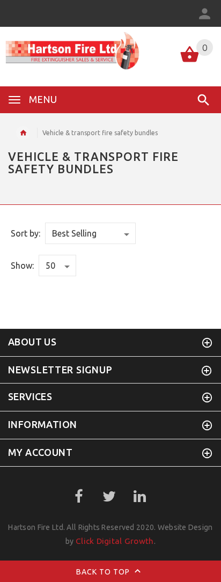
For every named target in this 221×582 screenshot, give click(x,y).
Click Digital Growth (115, 541)
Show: (22, 265)
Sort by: (25, 233)
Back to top (104, 571)
